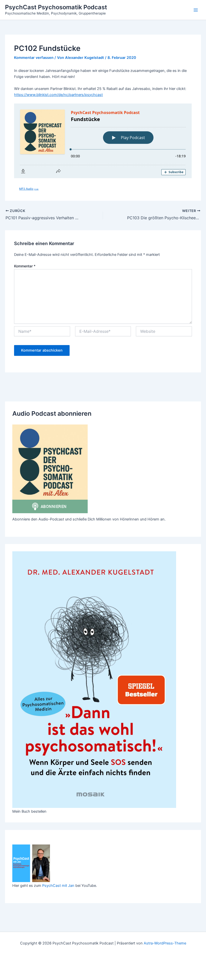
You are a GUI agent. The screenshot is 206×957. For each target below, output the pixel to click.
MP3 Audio (28, 188)
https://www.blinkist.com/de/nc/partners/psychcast (58, 94)
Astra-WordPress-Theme (165, 943)
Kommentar (24, 266)
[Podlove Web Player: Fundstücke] (103, 140)
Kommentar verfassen (34, 57)
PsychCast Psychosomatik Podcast (56, 7)
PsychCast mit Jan (58, 885)
